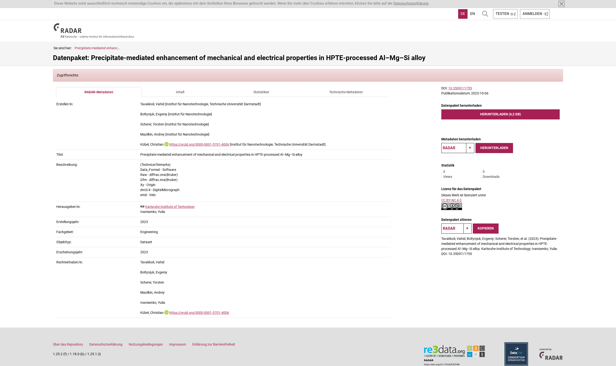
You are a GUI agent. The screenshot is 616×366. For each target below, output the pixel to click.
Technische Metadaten (346, 92)
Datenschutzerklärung (410, 3)
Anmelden (532, 14)
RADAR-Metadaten (98, 92)
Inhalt (180, 92)
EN (472, 14)
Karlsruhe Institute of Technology (170, 207)
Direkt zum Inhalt (16, 3)
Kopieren (486, 228)
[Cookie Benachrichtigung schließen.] (561, 4)
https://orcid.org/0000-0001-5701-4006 (199, 144)
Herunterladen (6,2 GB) (500, 114)
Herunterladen (494, 148)
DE (463, 14)
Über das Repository (68, 344)
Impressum (177, 344)
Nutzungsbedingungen (146, 344)
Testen (502, 14)
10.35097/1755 (460, 88)
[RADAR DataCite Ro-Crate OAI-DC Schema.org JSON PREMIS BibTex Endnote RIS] (457, 148)
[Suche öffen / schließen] (485, 14)
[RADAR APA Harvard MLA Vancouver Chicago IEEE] (456, 228)
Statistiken (261, 92)
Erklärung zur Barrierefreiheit (213, 344)
